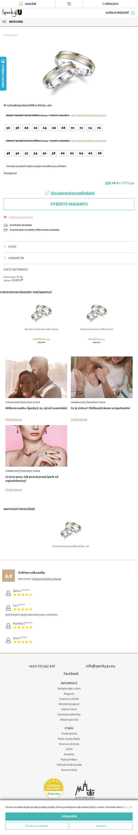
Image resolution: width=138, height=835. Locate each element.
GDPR (69, 749)
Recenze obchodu (69, 744)
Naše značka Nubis (69, 738)
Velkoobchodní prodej (69, 764)
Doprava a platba (69, 698)
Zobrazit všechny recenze (46, 578)
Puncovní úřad (69, 770)
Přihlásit (112, 4)
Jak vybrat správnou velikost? (88, 115)
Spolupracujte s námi (69, 688)
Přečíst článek (13, 419)
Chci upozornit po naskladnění (73, 193)
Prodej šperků (69, 733)
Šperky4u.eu (11, 35)
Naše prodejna (69, 759)
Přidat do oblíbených (21, 217)
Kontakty (69, 754)
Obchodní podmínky (69, 714)
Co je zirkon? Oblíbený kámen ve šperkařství (100, 408)
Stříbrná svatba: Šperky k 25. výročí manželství (36, 408)
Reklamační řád (69, 719)
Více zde (128, 807)
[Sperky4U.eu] (12, 12)
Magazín (69, 693)
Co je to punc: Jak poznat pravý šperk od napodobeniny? (31, 479)
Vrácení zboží (69, 709)
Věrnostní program (69, 704)
